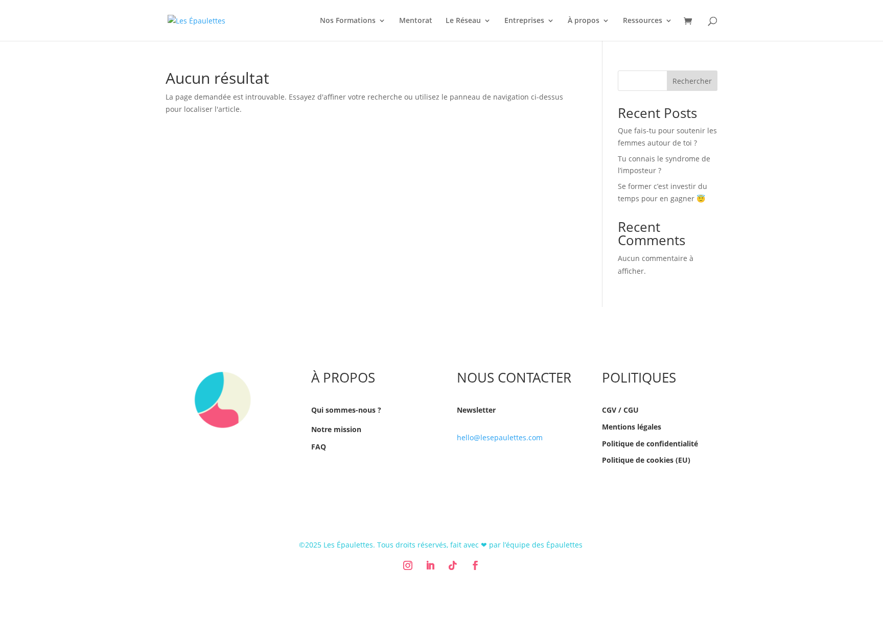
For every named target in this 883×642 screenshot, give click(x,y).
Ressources (642, 21)
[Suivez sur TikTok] (453, 565)
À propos (583, 21)
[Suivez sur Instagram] (408, 565)
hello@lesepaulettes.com (500, 437)
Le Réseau (463, 21)
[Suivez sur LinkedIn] (430, 565)
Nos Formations (348, 21)
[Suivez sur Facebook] (475, 565)
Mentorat (415, 21)
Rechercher (692, 81)
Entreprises (524, 21)
